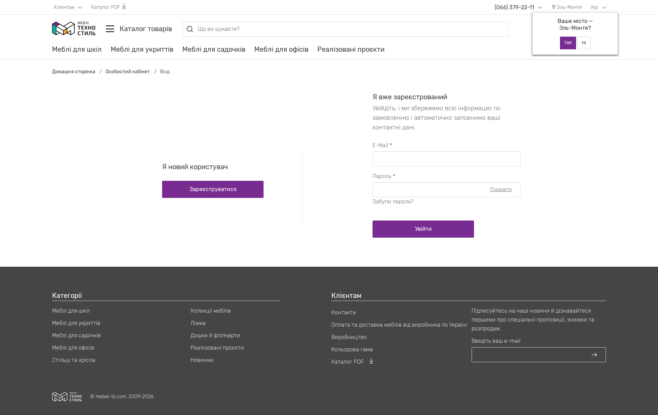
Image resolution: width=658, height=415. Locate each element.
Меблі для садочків (213, 49)
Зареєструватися (213, 189)
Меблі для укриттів (142, 49)
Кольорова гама (352, 349)
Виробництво (349, 337)
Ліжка (198, 323)
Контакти (343, 312)
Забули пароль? (393, 201)
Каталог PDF (105, 7)
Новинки (202, 360)
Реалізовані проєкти (351, 49)
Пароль (382, 176)
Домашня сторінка (73, 72)
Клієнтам (65, 7)
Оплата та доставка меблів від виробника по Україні (399, 325)
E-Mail (380, 145)
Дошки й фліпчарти (215, 335)
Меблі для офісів (281, 49)
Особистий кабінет (128, 72)
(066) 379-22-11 (514, 7)
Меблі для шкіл (77, 49)
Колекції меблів (211, 310)
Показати (501, 189)
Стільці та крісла (73, 360)
